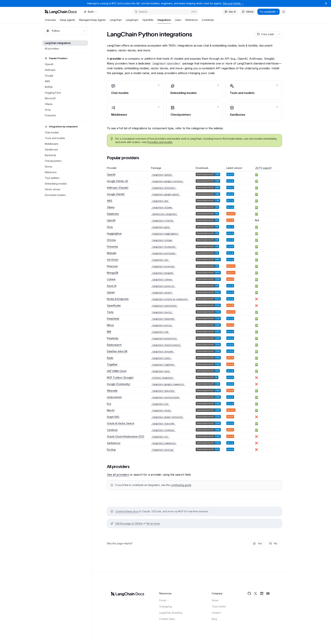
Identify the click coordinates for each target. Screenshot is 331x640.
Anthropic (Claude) (117, 187)
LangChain (116, 19)
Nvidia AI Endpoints (118, 298)
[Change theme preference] (283, 11)
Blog (214, 618)
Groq (110, 226)
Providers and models (159, 142)
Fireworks (112, 246)
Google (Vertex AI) (117, 181)
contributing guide (180, 485)
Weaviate (112, 390)
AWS (109, 200)
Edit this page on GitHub (129, 523)
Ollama (110, 207)
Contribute (208, 19)
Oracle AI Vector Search (120, 423)
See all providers (118, 474)
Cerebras (112, 429)
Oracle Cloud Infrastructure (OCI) (125, 436)
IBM (109, 331)
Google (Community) (118, 384)
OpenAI (111, 174)
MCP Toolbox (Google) (120, 377)
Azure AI (111, 285)
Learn (178, 19)
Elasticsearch (114, 344)
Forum (162, 600)
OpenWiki (147, 19)
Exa (109, 403)
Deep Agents (67, 19)
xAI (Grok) (112, 259)
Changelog (165, 606)
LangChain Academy (171, 612)
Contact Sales (167, 618)
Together (112, 364)
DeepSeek (113, 318)
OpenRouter (114, 305)
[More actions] (279, 34)
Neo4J (111, 410)
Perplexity (112, 338)
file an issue (153, 523)
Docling (111, 449)
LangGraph (132, 19)
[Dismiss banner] (326, 3)
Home (215, 600)
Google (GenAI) (116, 194)
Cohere (111, 279)
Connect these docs (126, 511)
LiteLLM (111, 220)
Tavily (110, 312)
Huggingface (114, 233)
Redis (110, 357)
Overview (50, 19)
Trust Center (219, 606)
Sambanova (113, 442)
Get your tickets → (233, 3)
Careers (216, 612)
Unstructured (114, 397)
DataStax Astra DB (117, 351)
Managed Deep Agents (92, 19)
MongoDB (112, 272)
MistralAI (111, 253)
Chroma (111, 239)
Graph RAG (113, 416)
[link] (135, 89)
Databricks (113, 213)
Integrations (164, 19)
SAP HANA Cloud (116, 370)
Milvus (110, 325)
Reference (191, 19)
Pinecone (112, 266)
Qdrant (111, 292)
